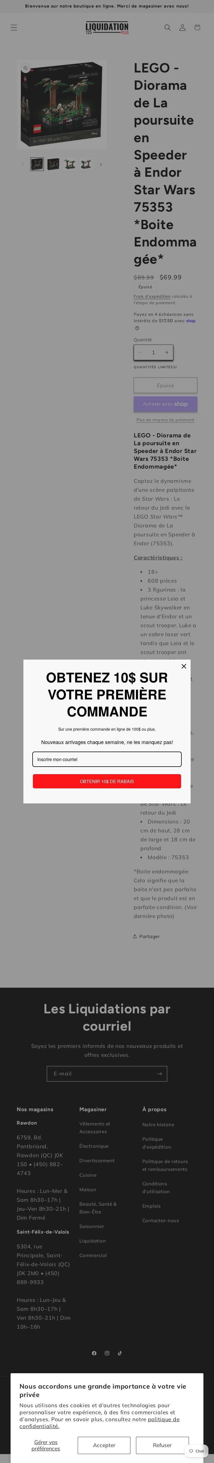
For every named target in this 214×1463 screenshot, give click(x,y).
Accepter (104, 1445)
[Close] (184, 666)
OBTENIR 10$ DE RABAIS (107, 781)
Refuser (162, 1445)
